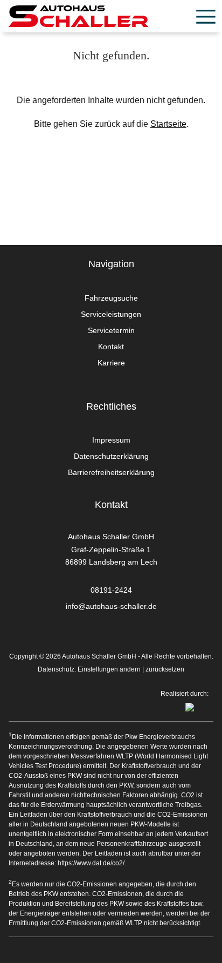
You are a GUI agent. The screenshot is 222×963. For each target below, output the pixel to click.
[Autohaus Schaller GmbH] (78, 16)
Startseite (168, 123)
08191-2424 (111, 590)
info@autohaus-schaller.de (111, 606)
